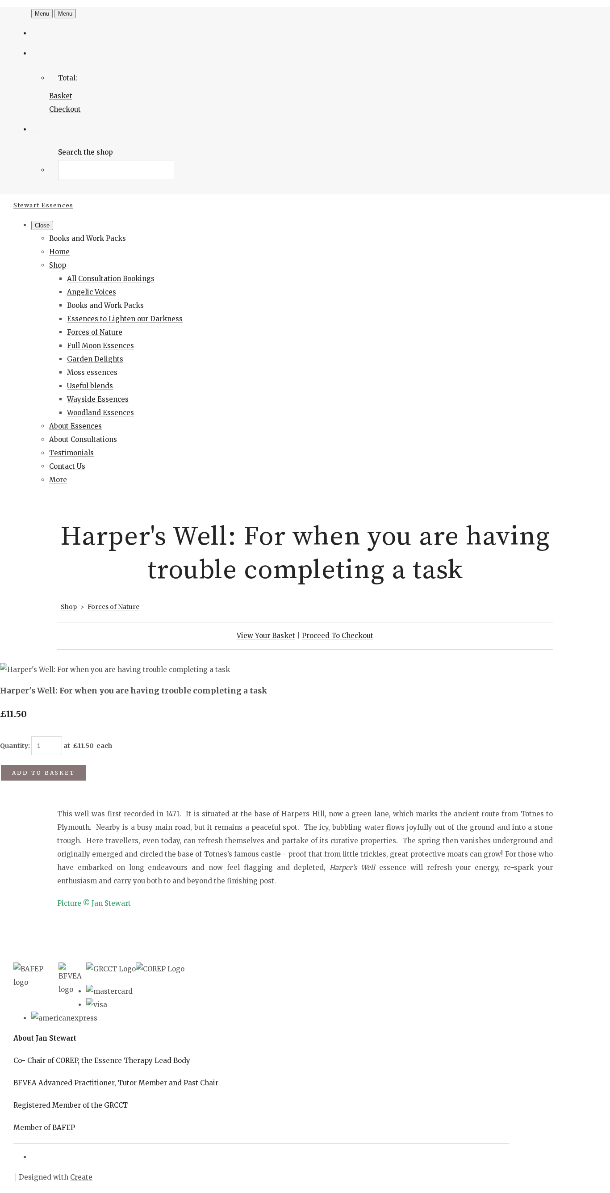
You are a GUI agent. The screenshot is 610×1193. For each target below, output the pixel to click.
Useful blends (90, 386)
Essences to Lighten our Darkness (125, 319)
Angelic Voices (91, 292)
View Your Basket (266, 635)
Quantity (14, 746)
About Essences (75, 426)
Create (81, 1177)
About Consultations (83, 439)
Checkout (65, 109)
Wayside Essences (98, 399)
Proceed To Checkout (337, 635)
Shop (57, 265)
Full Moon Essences (100, 345)
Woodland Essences (100, 412)
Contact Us (67, 466)
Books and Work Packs (87, 238)
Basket (60, 96)
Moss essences (92, 372)
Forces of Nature (94, 332)
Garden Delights (95, 359)
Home (59, 252)
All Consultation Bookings (111, 278)
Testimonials (71, 453)
